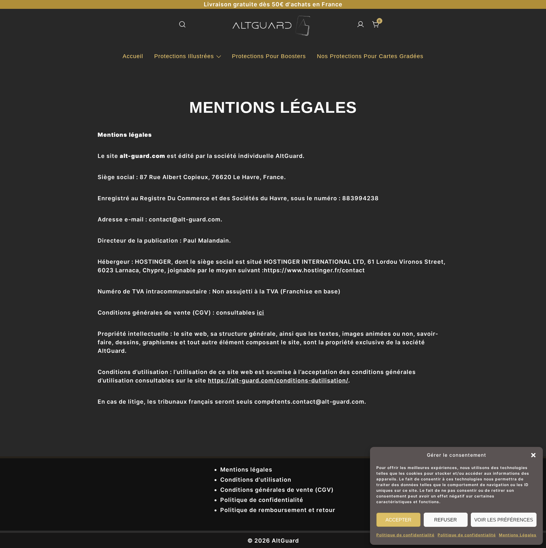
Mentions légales (246, 469)
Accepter (398, 519)
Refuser (445, 519)
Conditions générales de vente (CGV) (277, 489)
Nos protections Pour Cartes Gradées (370, 56)
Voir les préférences (503, 519)
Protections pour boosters (269, 56)
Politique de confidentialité (405, 535)
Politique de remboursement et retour (277, 510)
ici (260, 312)
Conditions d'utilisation (255, 479)
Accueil (133, 56)
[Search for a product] (182, 24)
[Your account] (360, 25)
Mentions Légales (518, 535)
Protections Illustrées (184, 56)
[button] (533, 455)
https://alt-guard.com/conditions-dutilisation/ (278, 380)
